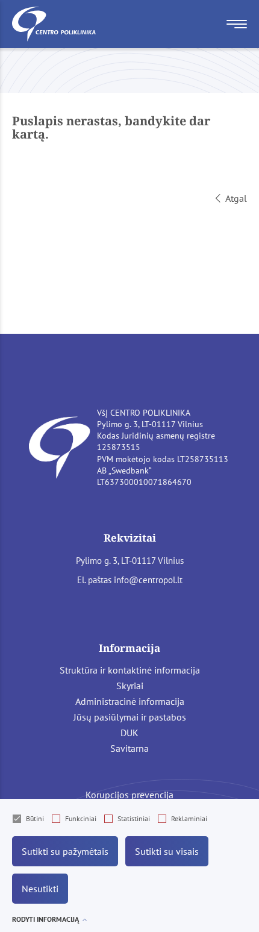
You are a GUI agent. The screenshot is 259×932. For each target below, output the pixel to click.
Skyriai (129, 686)
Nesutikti (40, 889)
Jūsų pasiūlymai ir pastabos (129, 717)
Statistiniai (133, 818)
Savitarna (129, 748)
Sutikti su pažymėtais (65, 851)
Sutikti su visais (167, 851)
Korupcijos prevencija (129, 795)
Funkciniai (80, 818)
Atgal (236, 198)
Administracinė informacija (129, 701)
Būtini (35, 818)
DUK (129, 733)
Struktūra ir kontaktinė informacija (130, 670)
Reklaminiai (189, 818)
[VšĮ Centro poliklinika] (54, 24)
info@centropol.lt (148, 580)
